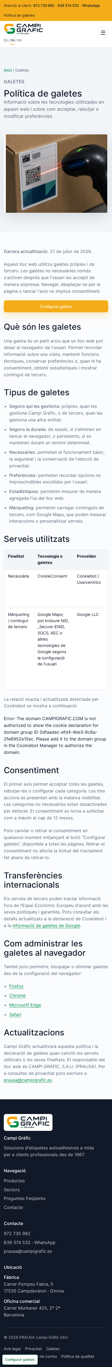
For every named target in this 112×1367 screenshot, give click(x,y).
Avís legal (12, 1348)
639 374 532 (68, 5)
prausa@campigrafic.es (28, 1080)
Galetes (53, 1348)
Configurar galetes (56, 306)
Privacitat (33, 1348)
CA (12, 40)
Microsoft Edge (25, 1005)
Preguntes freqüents (24, 1198)
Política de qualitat (77, 1356)
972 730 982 (43, 5)
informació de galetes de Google (46, 925)
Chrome (17, 995)
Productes (14, 1180)
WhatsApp (91, 5)
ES (6, 40)
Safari (15, 1014)
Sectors (12, 1189)
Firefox (16, 986)
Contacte (13, 1207)
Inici (8, 70)
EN (19, 40)
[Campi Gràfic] (28, 1124)
